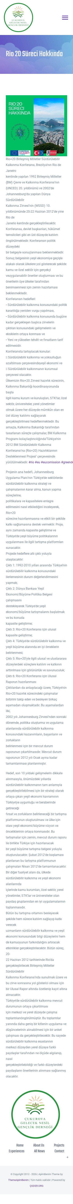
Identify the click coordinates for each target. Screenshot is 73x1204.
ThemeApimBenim (18, 1180)
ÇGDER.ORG (36, 1185)
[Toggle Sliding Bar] (67, 1157)
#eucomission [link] (50, 462)
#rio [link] (31, 462)
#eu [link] (37, 462)
